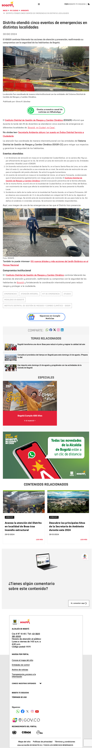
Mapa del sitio (24, 741)
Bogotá (20, 282)
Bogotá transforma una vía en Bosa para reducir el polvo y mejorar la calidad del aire (51, 344)
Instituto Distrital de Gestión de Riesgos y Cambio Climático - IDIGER (37, 305)
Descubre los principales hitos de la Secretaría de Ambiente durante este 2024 (67, 526)
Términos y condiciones (65, 741)
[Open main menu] (39, 4)
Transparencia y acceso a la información (24, 675)
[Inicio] (7, 4)
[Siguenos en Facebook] (18, 711)
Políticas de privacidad (42, 741)
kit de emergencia (51, 293)
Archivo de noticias (20, 669)
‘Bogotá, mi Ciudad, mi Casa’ (41, 127)
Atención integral (29, 293)
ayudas (67, 293)
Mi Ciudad (14, 10)
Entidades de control (21, 665)
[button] (47, 330)
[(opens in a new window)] (58, 330)
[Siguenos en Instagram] (32, 711)
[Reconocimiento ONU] (14, 732)
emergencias (10, 293)
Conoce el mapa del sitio (22, 660)
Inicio (5, 10)
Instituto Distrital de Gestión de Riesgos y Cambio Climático (34, 120)
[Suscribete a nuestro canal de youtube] (37, 711)
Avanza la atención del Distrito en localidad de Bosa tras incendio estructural (23, 526)
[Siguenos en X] (27, 711)
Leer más (39, 540)
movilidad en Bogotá (14, 299)
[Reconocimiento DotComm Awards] (26, 732)
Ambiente (25, 10)
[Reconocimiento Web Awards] (39, 732)
